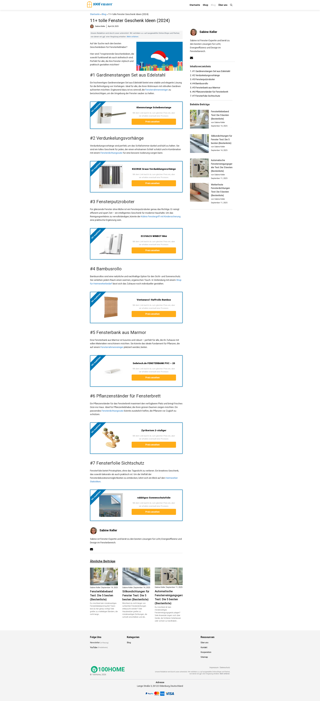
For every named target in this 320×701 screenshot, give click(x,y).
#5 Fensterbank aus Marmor (205, 87)
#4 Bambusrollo (199, 83)
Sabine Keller (108, 530)
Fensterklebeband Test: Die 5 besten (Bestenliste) (101, 595)
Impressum (214, 667)
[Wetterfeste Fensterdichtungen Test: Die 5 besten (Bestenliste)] (199, 193)
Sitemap (204, 657)
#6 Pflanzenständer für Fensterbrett (209, 91)
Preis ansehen (152, 121)
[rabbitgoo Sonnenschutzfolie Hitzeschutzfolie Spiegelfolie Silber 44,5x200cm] (111, 504)
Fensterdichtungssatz (111, 153)
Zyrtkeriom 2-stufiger (153, 430)
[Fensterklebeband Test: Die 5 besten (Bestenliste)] (104, 583)
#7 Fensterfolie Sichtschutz (205, 96)
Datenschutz (225, 667)
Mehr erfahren (132, 37)
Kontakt (204, 647)
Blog (213, 5)
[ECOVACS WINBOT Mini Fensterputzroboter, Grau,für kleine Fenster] (111, 243)
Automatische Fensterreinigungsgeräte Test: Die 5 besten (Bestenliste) (170, 597)
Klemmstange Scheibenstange (153, 107)
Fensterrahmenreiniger (156, 89)
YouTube (93, 647)
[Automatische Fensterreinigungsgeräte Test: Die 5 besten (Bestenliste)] (169, 583)
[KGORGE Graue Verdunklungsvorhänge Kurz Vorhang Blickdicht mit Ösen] (111, 176)
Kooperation (206, 652)
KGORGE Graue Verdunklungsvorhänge (154, 169)
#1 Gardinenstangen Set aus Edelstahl (210, 71)
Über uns (222, 5)
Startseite (195, 5)
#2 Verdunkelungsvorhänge (205, 75)
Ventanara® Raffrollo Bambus (154, 299)
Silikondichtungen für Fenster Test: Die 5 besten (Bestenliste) (135, 595)
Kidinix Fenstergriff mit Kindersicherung (160, 216)
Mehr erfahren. (225, 674)
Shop (205, 5)
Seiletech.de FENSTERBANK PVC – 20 (154, 363)
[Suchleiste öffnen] (231, 5)
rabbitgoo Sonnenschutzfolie (153, 497)
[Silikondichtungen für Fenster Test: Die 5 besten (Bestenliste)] (136, 583)
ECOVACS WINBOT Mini (154, 236)
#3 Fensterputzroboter (202, 79)
